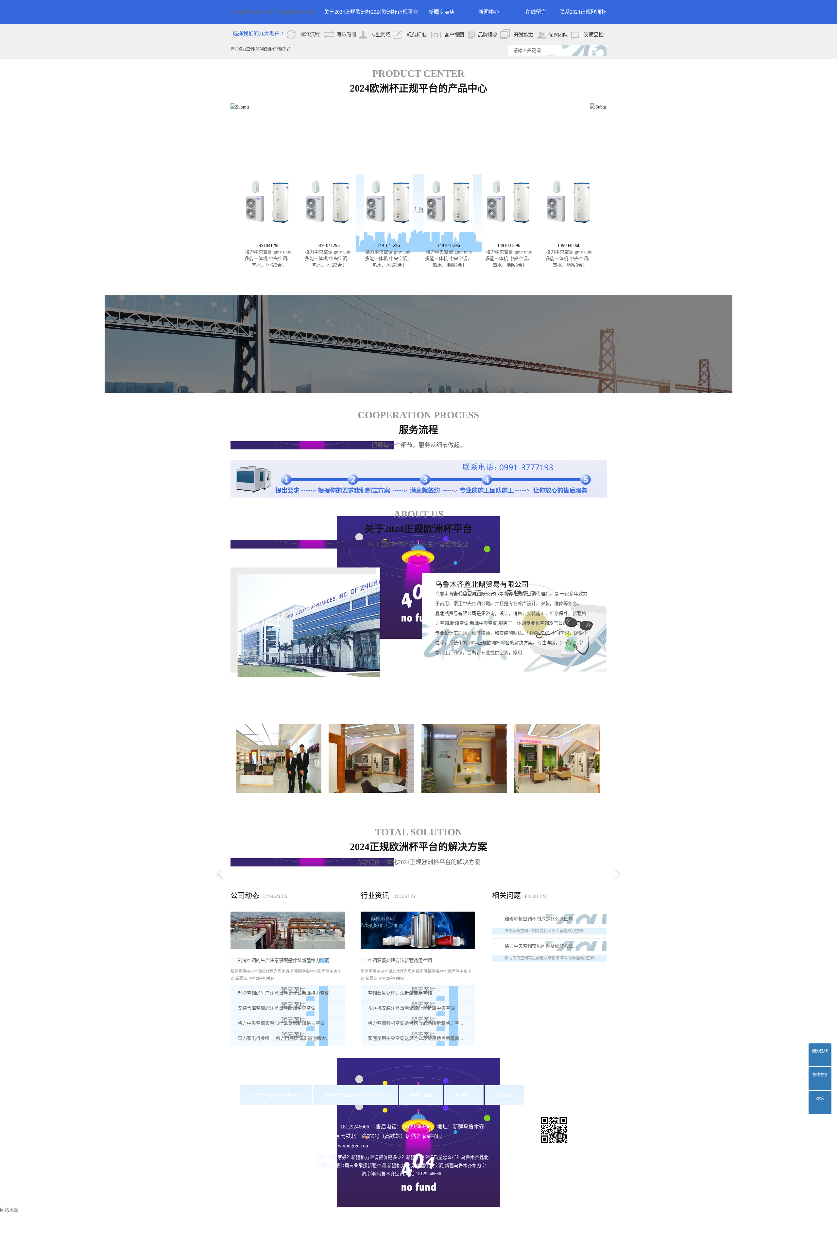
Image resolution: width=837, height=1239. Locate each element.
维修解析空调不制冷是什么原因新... (540, 918)
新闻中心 (488, 12)
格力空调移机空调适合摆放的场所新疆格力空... (415, 1023)
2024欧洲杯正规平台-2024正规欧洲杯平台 (273, 11)
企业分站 (409, 1233)
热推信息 (387, 1233)
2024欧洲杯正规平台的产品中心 (394, 16)
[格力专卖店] (278, 758)
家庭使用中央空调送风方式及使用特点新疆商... (415, 1038)
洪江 (385, 1224)
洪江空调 (474, 1214)
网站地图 (431, 1233)
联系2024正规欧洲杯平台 (582, 16)
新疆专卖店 (442, 12)
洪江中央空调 (527, 1214)
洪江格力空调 (498, 1214)
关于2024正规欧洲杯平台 (347, 16)
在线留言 (535, 12)
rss (446, 1233)
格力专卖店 (278, 800)
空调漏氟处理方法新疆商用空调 (400, 960)
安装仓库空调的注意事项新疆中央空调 (277, 1008)
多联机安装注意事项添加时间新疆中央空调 (411, 1008)
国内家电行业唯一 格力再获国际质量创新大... (284, 1038)
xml (455, 1233)
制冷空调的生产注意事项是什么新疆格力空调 (283, 960)
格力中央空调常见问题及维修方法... (540, 946)
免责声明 (471, 1224)
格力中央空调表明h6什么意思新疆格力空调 (281, 1023)
